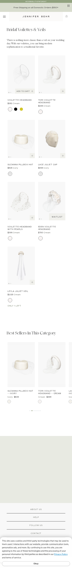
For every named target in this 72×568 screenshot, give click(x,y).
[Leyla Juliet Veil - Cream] (21, 266)
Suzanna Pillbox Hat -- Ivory (20, 392)
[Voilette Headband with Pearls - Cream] (21, 201)
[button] (67, 16)
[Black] (15, 109)
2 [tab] (11, 156)
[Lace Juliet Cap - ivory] (51, 139)
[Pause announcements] (68, 6)
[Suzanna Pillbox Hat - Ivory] (21, 139)
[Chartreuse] (21, 109)
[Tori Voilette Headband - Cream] (51, 74)
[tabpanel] (21, 74)
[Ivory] (10, 173)
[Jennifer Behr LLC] (36, 16)
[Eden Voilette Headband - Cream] (51, 201)
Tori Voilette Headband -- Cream (49, 392)
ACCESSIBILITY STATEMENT (36, 1)
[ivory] (40, 173)
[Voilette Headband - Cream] (21, 74)
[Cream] (10, 109)
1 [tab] (9, 156)
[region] (36, 7)
